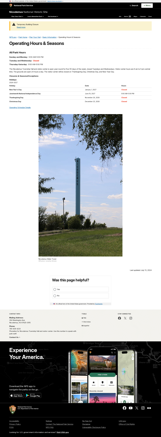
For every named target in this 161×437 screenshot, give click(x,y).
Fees (150, 16)
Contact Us (14, 337)
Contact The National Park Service (59, 424)
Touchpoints (98, 304)
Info (120, 16)
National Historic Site (28, 11)
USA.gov (122, 421)
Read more (21, 27)
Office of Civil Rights (127, 424)
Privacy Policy (15, 424)
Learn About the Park (34, 16)
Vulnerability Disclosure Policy (94, 427)
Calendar (143, 16)
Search (134, 5)
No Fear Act (87, 421)
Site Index (87, 322)
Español (86, 325)
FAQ (84, 318)
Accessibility (14, 421)
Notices (49, 421)
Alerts (127, 16)
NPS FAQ (49, 427)
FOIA (11, 427)
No (58, 296)
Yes (58, 289)
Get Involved (52, 16)
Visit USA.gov (63, 432)
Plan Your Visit (17, 16)
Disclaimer (86, 424)
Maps (135, 16)
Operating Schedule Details (20, 107)
